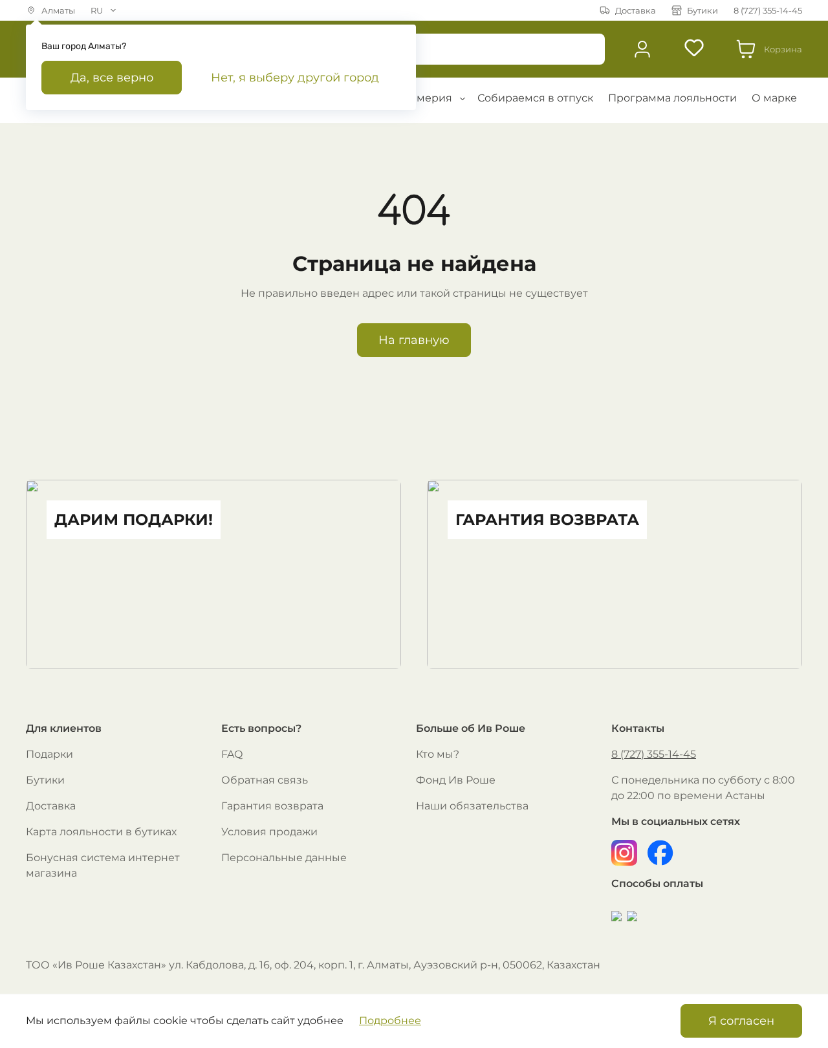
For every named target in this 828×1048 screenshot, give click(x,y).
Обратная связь (264, 780)
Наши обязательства (472, 806)
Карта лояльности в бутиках (101, 832)
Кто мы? (437, 754)
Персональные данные (284, 857)
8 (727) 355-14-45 (653, 754)
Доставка (51, 806)
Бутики (45, 780)
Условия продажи (269, 832)
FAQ (232, 754)
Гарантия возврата (272, 806)
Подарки (49, 754)
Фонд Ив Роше (456, 780)
